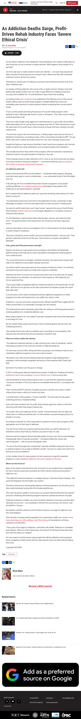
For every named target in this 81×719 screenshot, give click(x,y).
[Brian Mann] (6, 574)
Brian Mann (12, 46)
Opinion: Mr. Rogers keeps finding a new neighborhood (34, 603)
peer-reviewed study (28, 99)
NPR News (11, 554)
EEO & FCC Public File (36, 702)
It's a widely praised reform (32, 186)
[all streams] (78, 10)
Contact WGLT (34, 698)
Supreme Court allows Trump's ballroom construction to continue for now (41, 647)
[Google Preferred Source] (40, 675)
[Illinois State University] (35, 715)
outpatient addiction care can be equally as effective (40, 459)
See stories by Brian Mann (24, 576)
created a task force (25, 211)
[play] (5, 10)
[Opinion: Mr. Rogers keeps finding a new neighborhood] (8, 606)
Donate (73, 3)
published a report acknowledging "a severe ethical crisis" (28, 375)
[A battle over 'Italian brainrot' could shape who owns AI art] (8, 636)
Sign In (62, 3)
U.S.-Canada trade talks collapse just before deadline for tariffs (37, 618)
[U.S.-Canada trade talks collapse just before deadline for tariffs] (8, 621)
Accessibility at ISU (68, 698)
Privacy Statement (52, 702)
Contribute (49, 698)
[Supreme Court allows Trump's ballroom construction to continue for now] (8, 650)
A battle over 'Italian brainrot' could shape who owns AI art (36, 633)
